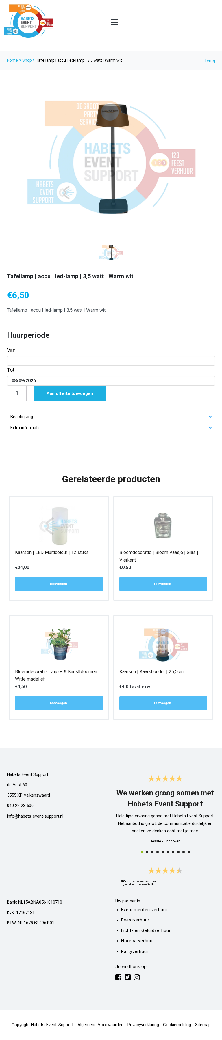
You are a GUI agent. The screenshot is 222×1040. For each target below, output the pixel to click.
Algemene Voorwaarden (100, 1024)
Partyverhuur (135, 951)
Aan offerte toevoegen (70, 393)
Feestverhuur (135, 920)
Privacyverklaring (143, 1024)
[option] (111, 156)
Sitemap (203, 1024)
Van (11, 350)
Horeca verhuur (137, 940)
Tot (10, 370)
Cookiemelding (177, 1024)
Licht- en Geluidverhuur (146, 930)
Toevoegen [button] (58, 584)
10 (189, 852)
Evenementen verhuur (144, 909)
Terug (209, 61)
